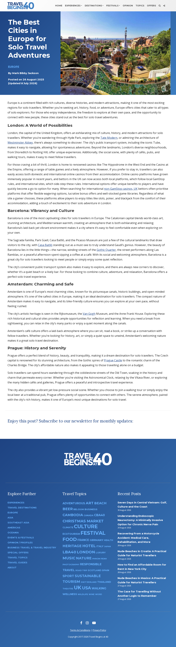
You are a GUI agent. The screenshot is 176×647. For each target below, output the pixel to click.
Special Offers (18, 552)
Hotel (89, 546)
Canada (88, 515)
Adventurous (74, 503)
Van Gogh (89, 314)
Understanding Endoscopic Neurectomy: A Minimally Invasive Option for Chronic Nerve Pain (140, 520)
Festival (93, 533)
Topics (140, 5)
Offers (151, 5)
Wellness (70, 594)
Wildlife (83, 594)
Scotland (94, 570)
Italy (99, 546)
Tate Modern (108, 138)
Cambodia (73, 515)
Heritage (72, 546)
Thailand (104, 581)
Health (108, 540)
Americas (14, 527)
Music (69, 558)
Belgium (78, 509)
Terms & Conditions (80, 630)
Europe (13, 66)
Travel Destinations (22, 507)
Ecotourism (71, 534)
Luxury (101, 552)
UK (77, 588)
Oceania (13, 532)
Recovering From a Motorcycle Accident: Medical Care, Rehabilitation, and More (138, 538)
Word (98, 594)
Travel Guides (17, 562)
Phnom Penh (99, 558)
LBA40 (69, 552)
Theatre (68, 588)
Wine (92, 594)
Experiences (72, 5)
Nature (84, 558)
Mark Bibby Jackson (25, 73)
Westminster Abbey (20, 142)
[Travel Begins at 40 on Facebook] (81, 622)
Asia (10, 517)
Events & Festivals (21, 537)
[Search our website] (159, 6)
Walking (99, 588)
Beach (100, 503)
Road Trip (81, 570)
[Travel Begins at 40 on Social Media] (164, 6)
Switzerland (89, 582)
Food (70, 539)
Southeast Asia (18, 522)
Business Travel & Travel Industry (32, 547)
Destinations (93, 5)
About (12, 567)
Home (58, 5)
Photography (71, 564)
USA (86, 587)
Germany (96, 540)
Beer (68, 509)
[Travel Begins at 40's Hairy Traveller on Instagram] (87, 622)
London (86, 552)
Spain (105, 570)
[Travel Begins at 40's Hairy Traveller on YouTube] (94, 622)
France (83, 540)
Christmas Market (83, 521)
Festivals (112, 5)
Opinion (128, 5)
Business (91, 509)
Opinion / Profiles (20, 542)
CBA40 (99, 515)
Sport (68, 576)
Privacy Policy (99, 630)
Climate (68, 527)
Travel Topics (18, 557)
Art (90, 503)
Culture (86, 526)
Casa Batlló (45, 245)
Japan (107, 546)
